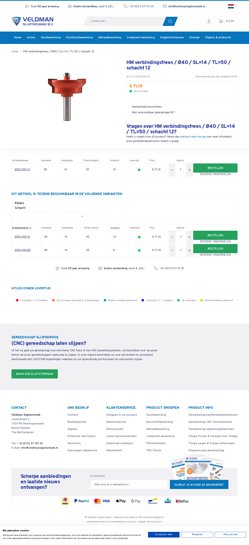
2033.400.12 (22, 169)
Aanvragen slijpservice (82, 450)
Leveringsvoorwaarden (121, 436)
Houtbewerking (156, 415)
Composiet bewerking (160, 436)
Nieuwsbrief (114, 450)
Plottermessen (156, 443)
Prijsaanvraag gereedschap (206, 450)
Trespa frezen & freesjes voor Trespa (213, 436)
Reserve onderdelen (215, 174)
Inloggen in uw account (121, 415)
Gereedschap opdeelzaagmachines (211, 429)
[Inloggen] (210, 21)
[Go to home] (32, 21)
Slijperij (72, 429)
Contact (72, 415)
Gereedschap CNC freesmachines (210, 422)
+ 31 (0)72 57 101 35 (30, 443)
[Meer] (189, 170)
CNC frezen (154, 450)
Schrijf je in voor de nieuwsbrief (199, 485)
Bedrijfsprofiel (77, 422)
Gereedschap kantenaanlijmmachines (213, 415)
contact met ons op (192, 137)
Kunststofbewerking (159, 422)
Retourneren (114, 429)
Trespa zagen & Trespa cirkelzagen (211, 443)
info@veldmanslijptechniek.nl (186, 6)
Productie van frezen (81, 436)
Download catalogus (119, 443)
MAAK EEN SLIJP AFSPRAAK (34, 374)
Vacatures (74, 443)
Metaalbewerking (157, 429)
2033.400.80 (22, 250)
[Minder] (172, 170)
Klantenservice (116, 422)
